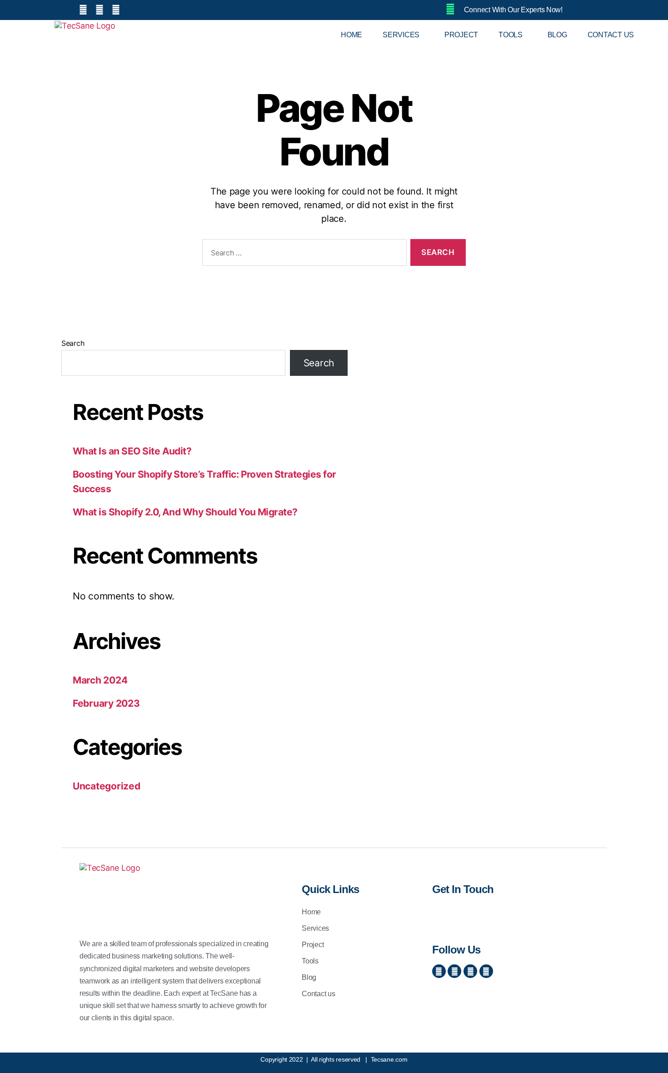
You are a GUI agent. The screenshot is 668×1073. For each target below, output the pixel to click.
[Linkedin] (486, 971)
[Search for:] (303, 254)
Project (461, 35)
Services (401, 35)
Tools (511, 35)
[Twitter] (454, 971)
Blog (557, 35)
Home (351, 35)
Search (72, 343)
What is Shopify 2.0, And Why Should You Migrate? (185, 512)
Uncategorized (106, 786)
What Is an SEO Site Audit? (132, 451)
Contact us (611, 35)
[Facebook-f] (439, 971)
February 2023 (106, 703)
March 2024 (100, 680)
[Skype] (470, 971)
